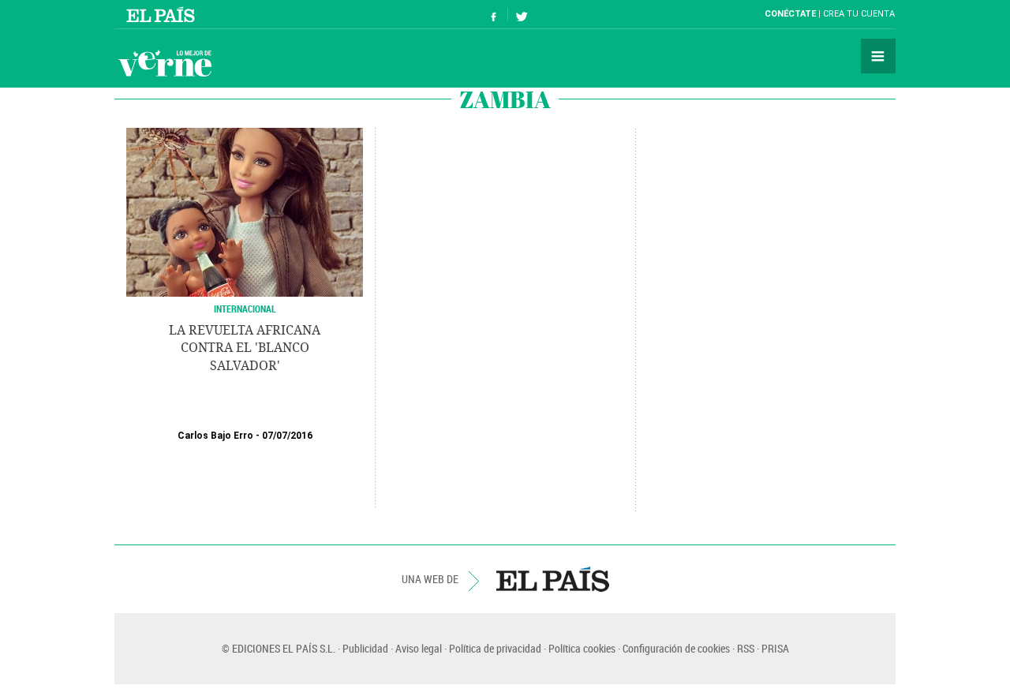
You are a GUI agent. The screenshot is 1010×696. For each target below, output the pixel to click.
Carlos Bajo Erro (215, 435)
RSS (745, 648)
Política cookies (581, 648)
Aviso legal (418, 648)
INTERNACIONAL (245, 308)
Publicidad (365, 648)
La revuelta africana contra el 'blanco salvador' (244, 348)
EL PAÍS (552, 579)
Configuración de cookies (676, 648)
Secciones (878, 56)
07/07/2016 (287, 435)
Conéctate (790, 14)
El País (163, 14)
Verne (164, 63)
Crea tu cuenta (859, 14)
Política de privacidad (495, 648)
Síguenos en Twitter (521, 14)
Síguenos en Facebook (494, 14)
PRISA (775, 648)
